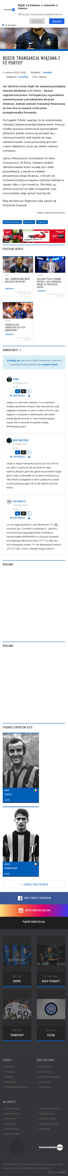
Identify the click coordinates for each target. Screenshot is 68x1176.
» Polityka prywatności (15, 1087)
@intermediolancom (37, 910)
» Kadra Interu (10, 1129)
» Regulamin (9, 1082)
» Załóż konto (45, 1071)
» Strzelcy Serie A (46, 1118)
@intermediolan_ (35, 921)
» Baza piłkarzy (11, 1108)
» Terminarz (9, 1118)
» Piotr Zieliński (11, 1134)
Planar (62, 1172)
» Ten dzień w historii (48, 1108)
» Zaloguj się (44, 1066)
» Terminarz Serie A (47, 1123)
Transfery (23, 77)
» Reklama (8, 1077)
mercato (29, 222)
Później (37, 21)
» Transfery (9, 1123)
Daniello (47, 72)
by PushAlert (10, 25)
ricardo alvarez (12, 222)
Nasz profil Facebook (37, 898)
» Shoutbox (43, 1082)
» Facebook (43, 1087)
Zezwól (57, 21)
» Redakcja (9, 1071)
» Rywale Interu (11, 1113)
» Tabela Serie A (46, 1113)
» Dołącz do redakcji (48, 1077)
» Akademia (43, 1129)
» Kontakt (8, 1066)
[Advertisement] (34, 604)
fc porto (42, 222)
